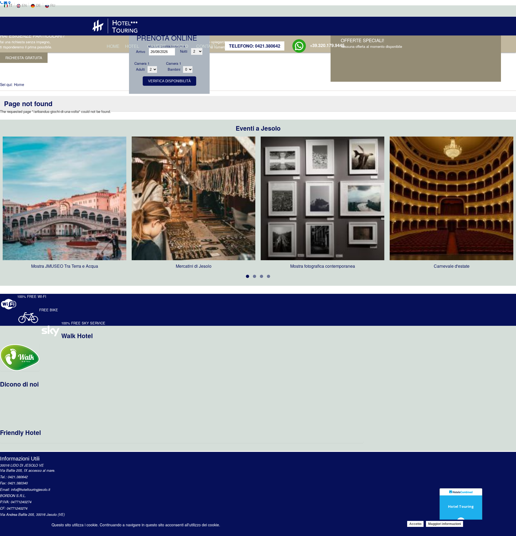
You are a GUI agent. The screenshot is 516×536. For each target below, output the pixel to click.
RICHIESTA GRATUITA (23, 57)
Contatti (206, 46)
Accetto (415, 524)
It (10, 5)
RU (52, 5)
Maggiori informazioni (444, 524)
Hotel (132, 46)
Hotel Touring (461, 506)
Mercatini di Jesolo (194, 266)
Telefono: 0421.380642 (254, 46)
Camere (156, 46)
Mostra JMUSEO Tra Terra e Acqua (64, 266)
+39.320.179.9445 (327, 45)
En (24, 5)
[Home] (115, 24)
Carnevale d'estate (452, 266)
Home (113, 46)
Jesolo (179, 46)
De (38, 5)
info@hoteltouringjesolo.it (30, 489)
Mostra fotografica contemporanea (322, 266)
